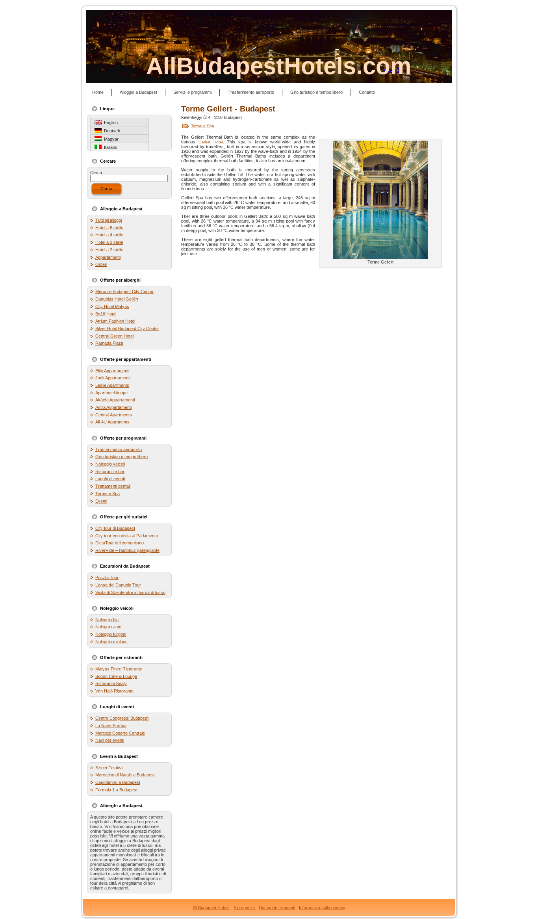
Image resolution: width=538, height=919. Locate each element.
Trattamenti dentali (112, 486)
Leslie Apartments (112, 385)
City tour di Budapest (115, 528)
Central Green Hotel (114, 336)
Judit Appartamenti (112, 377)
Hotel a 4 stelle (109, 234)
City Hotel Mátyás (112, 306)
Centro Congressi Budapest (121, 718)
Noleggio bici (107, 619)
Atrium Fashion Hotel (115, 321)
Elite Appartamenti (112, 370)
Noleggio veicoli (110, 464)
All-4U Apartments (112, 422)
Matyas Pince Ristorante (118, 669)
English (110, 122)
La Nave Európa (110, 725)
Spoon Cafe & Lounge (116, 676)
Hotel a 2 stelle (109, 249)
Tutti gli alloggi (108, 220)
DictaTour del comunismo (119, 542)
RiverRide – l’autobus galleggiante (127, 550)
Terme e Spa (107, 493)
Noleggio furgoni (110, 634)
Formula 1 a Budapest (116, 789)
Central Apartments (113, 414)
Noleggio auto (108, 626)
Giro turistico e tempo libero (121, 456)
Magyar (110, 139)
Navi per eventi (109, 740)
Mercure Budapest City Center (124, 291)
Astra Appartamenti (113, 407)
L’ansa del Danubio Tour (118, 585)
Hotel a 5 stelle (109, 227)
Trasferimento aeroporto (118, 449)
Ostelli (101, 264)
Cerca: (96, 172)
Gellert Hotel (211, 142)
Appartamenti (108, 257)
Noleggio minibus (111, 641)
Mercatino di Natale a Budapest (125, 774)
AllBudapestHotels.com (278, 66)
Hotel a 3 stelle (109, 242)
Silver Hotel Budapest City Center (127, 328)
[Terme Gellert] (380, 199)
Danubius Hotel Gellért (116, 299)
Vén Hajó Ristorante (114, 691)
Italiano (109, 147)
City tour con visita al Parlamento (126, 535)
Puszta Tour (107, 577)
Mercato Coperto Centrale (120, 733)
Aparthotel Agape (111, 392)
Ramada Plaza (109, 343)
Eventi (101, 501)
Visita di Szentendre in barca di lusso (130, 592)
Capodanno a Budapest (117, 782)
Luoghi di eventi (110, 478)
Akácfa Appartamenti (115, 399)
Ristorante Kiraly (111, 683)
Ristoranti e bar (109, 471)
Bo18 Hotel (105, 314)
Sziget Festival (109, 767)
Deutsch (111, 130)
